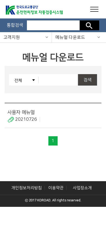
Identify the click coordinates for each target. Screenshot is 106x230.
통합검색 (15, 25)
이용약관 (56, 188)
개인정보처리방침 (26, 188)
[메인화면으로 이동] (25, 10)
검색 (89, 25)
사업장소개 (82, 188)
